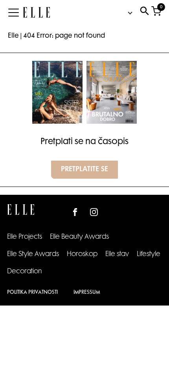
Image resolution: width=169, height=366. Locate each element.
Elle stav (117, 254)
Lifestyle (148, 254)
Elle (13, 36)
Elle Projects (24, 237)
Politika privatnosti (32, 292)
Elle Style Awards (33, 254)
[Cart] (156, 12)
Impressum (86, 292)
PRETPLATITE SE (84, 170)
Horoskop (82, 254)
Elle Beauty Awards (79, 237)
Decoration (24, 272)
